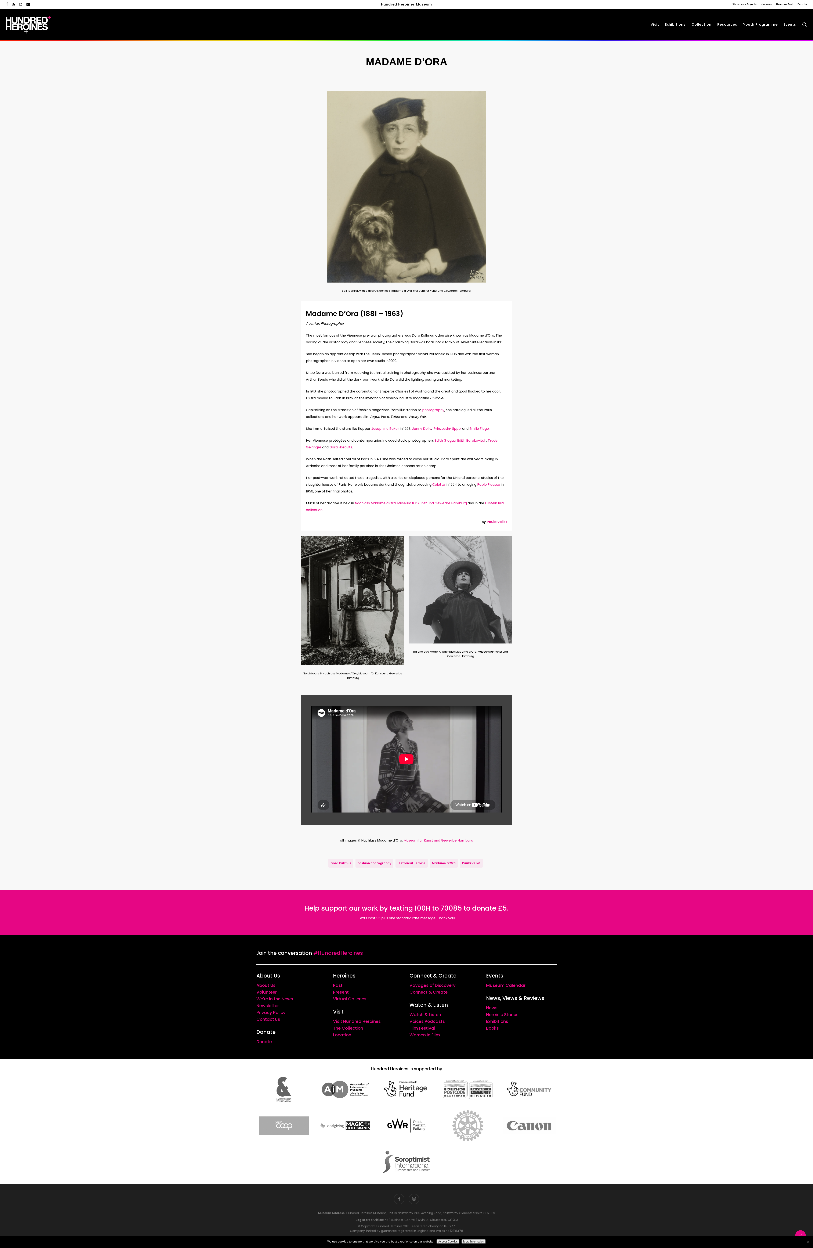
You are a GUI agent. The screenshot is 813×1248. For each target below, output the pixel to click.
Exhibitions (497, 1021)
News (492, 1008)
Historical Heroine (412, 863)
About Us (265, 985)
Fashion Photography (374, 863)
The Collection (348, 1028)
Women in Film (424, 1035)
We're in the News (274, 999)
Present (341, 992)
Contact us (268, 1019)
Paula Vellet (497, 521)
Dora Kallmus (340, 863)
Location (342, 1035)
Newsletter (267, 1006)
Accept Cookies (448, 1241)
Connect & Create (428, 992)
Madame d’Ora (444, 863)
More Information (473, 1241)
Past (338, 985)
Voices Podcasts (427, 1021)
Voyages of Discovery (432, 985)
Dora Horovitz (340, 447)
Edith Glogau (445, 440)
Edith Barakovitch (471, 440)
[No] (808, 1242)
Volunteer (266, 992)
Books (492, 1028)
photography (433, 410)
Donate (264, 1042)
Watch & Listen (425, 1015)
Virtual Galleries (349, 999)
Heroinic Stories (502, 1015)
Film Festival (422, 1028)
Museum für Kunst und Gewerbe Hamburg (438, 840)
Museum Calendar (505, 985)
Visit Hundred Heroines (357, 1021)
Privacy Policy (271, 1012)
